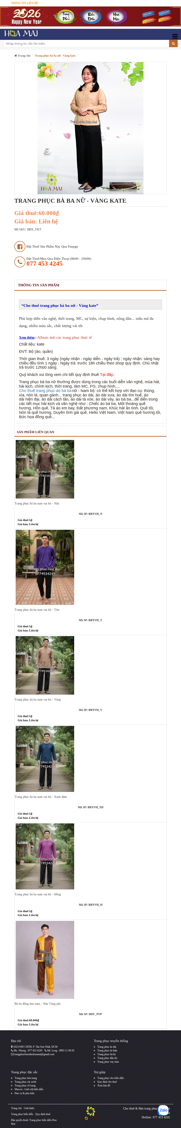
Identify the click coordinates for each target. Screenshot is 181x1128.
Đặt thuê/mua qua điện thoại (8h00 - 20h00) (58, 262)
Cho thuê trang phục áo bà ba (45, 390)
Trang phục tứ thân (107, 1050)
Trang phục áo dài (106, 1046)
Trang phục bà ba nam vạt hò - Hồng (38, 894)
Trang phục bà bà (106, 1054)
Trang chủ (23, 55)
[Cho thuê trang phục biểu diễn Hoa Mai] (20, 34)
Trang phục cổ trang (25, 1085)
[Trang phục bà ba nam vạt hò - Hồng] (90, 856)
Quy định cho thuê (107, 1081)
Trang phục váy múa (108, 1061)
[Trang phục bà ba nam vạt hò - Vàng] (90, 665)
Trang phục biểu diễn (22, 1114)
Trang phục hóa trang (26, 1078)
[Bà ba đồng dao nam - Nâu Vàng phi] (90, 960)
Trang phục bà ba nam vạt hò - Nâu (37, 503)
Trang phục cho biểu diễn (110, 1078)
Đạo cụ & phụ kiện (24, 1093)
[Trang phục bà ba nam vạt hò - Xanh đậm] (90, 759)
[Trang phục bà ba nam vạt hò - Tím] (90, 567)
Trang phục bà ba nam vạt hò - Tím (37, 609)
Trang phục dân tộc (107, 1058)
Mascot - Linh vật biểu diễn (29, 1089)
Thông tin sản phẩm (38, 285)
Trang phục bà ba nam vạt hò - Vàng (38, 699)
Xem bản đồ (103, 1085)
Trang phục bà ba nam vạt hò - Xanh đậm (41, 797)
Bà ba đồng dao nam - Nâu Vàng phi (37, 1003)
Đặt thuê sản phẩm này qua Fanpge (52, 246)
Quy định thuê (42, 1114)
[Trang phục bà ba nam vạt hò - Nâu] (90, 469)
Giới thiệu (29, 1108)
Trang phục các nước (25, 1081)
